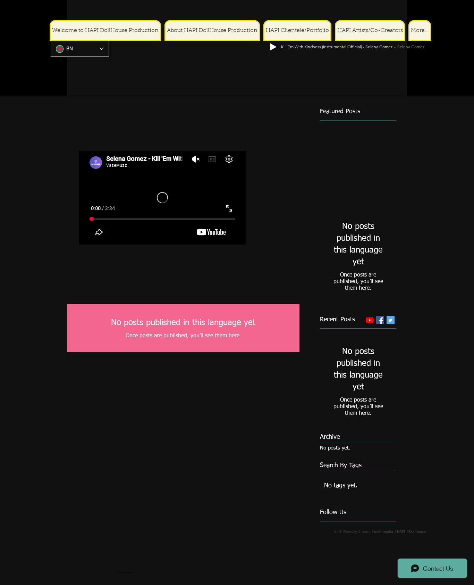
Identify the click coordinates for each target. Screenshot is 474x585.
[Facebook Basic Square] (380, 320)
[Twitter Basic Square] (391, 320)
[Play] (464, 11)
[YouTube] (370, 320)
